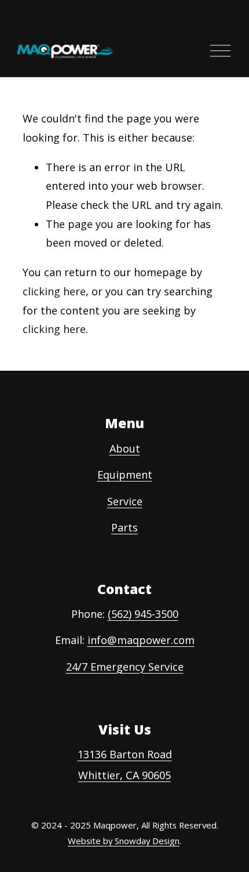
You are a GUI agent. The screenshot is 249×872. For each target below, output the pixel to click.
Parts (124, 527)
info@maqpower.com (141, 640)
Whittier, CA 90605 (124, 775)
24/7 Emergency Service (125, 667)
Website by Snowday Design (124, 840)
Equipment (124, 475)
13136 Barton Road (125, 754)
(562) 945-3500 (143, 614)
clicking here (54, 291)
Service (124, 501)
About (124, 448)
